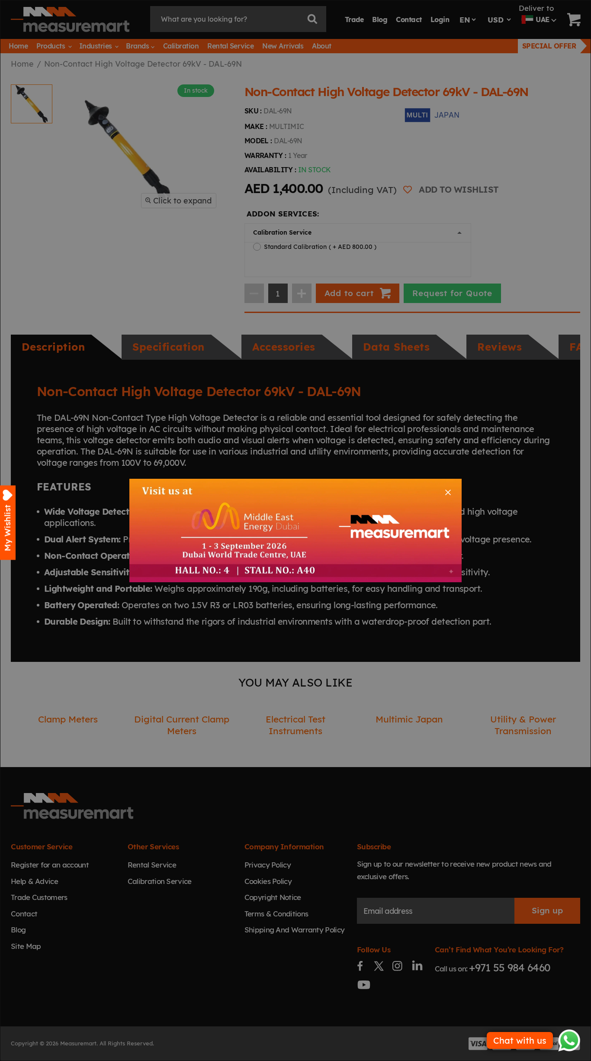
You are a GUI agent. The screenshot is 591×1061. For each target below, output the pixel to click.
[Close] (448, 492)
